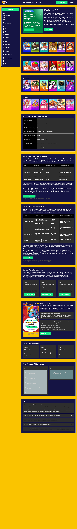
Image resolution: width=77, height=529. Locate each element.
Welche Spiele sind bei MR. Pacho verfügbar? (37, 424)
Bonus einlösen (28, 258)
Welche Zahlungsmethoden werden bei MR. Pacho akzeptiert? (42, 415)
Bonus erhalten (29, 30)
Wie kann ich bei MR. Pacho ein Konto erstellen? (38, 405)
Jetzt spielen (48, 29)
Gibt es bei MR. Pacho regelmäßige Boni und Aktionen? (40, 420)
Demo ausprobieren (29, 196)
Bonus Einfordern (30, 294)
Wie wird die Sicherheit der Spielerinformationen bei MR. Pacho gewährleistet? (47, 429)
